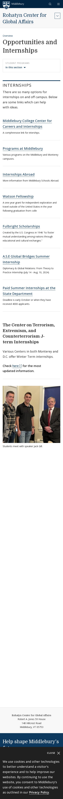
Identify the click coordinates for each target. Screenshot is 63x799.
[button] (50, 4)
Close (51, 752)
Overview (8, 35)
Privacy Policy (39, 792)
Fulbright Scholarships (21, 226)
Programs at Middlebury (23, 148)
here (15, 366)
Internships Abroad (19, 174)
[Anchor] (36, 85)
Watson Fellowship (18, 196)
